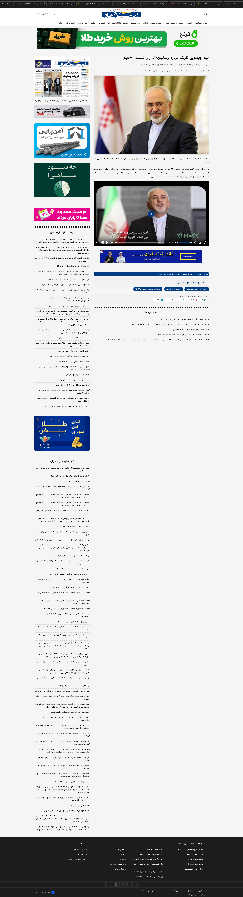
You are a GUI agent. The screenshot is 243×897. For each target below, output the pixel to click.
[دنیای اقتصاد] (121, 14)
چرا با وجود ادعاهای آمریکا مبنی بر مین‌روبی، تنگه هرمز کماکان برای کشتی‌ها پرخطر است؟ (63, 743)
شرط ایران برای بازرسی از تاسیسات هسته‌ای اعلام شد (69, 279)
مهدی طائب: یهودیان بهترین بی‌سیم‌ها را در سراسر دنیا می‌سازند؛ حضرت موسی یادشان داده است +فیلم (64, 273)
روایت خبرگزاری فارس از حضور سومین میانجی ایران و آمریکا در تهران (62, 539)
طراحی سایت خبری (45, 892)
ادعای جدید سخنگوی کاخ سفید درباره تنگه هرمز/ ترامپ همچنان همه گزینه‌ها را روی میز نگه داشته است (62, 469)
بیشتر (60, 23)
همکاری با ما (119, 869)
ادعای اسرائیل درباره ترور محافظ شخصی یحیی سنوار (69, 587)
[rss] (121, 884)
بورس (167, 23)
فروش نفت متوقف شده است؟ (77, 481)
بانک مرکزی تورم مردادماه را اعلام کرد (75, 380)
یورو (170, 4)
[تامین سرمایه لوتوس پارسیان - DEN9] (62, 180)
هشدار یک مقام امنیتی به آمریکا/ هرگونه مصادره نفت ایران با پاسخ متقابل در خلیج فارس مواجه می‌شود (63, 496)
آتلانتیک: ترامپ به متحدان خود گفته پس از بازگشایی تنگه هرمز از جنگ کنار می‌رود (63, 562)
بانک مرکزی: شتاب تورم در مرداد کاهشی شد (72, 781)
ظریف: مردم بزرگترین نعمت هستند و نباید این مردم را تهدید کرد (183, 319)
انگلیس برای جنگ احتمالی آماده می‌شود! (73, 338)
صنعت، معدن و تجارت (151, 23)
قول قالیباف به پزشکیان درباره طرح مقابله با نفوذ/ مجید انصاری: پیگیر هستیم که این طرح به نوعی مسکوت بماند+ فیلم (64, 751)
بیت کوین (113, 4)
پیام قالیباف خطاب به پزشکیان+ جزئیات (74, 685)
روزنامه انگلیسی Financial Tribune (150, 876)
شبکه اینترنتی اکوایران (194, 859)
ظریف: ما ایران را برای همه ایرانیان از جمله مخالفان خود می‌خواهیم (182, 334)
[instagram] (137, 884)
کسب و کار (70, 23)
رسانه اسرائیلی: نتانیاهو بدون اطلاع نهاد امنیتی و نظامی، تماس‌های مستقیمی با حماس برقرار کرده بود (63, 344)
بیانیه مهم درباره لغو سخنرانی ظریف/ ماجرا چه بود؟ (188, 329)
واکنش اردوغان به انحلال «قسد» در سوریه (73, 351)
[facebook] (198, 283)
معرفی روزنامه (79, 849)
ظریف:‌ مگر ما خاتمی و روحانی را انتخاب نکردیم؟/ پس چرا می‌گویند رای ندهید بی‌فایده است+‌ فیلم (169, 324)
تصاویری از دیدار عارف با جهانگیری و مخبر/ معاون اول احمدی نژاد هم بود (63, 767)
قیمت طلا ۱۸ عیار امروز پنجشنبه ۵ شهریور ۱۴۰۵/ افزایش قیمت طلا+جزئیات (65, 615)
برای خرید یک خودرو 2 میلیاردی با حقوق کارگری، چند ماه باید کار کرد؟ (64, 735)
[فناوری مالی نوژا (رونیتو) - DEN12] (62, 433)
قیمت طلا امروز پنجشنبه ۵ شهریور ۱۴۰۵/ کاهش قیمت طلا (66, 608)
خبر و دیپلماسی (201, 23)
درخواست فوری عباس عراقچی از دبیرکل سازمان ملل (69, 356)
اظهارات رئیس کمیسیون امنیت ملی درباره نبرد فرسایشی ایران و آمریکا (62, 691)
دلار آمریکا (49, 4)
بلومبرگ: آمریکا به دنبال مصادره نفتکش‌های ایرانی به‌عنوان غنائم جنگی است (64, 719)
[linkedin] (188, 283)
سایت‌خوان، (197, 274)
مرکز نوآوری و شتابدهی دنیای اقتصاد (149, 859)
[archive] (106, 884)
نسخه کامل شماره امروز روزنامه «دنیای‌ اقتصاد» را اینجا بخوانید (62, 100)
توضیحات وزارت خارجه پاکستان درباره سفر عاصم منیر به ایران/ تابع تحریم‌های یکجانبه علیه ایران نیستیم (63, 331)
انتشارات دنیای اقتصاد (155, 849)
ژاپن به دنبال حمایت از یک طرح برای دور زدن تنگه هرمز (67, 406)
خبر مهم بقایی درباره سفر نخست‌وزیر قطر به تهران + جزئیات (65, 284)
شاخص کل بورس (82, 4)
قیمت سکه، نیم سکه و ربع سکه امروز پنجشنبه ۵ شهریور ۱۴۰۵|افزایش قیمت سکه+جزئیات (65, 602)
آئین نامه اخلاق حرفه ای (75, 859)
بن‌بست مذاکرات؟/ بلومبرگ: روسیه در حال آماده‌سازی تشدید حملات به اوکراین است (63, 400)
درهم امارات (142, 4)
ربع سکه (196, 4)
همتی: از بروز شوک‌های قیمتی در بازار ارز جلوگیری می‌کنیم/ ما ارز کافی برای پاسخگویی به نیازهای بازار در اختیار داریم (64, 671)
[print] (178, 283)
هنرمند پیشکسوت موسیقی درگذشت (75, 374)
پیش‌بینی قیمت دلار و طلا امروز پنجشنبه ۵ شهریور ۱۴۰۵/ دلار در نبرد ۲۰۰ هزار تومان (62, 260)
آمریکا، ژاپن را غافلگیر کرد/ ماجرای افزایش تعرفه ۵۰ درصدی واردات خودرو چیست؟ (64, 636)
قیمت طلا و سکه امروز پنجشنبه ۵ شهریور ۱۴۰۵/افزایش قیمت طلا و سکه (63, 628)
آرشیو (92, 23)
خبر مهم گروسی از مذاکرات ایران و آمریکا (73, 266)
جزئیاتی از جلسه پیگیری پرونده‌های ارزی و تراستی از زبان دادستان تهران (64, 759)
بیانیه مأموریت (79, 854)
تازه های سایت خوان (62, 461)
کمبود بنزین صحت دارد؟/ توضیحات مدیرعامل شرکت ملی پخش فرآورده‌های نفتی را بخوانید (64, 368)
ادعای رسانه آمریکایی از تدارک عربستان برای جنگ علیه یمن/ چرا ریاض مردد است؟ (63, 512)
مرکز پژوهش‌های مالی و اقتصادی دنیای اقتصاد (148, 865)
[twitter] (193, 283)
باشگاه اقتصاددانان (114, 23)
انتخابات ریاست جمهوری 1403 (147, 289)
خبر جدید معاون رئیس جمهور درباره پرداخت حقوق (69, 306)
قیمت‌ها (101, 23)
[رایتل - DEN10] (62, 214)
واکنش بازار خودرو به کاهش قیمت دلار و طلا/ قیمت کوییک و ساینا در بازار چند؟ (63, 663)
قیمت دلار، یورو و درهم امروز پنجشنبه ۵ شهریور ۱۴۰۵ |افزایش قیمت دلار (62, 594)
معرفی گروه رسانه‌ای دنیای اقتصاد (189, 849)
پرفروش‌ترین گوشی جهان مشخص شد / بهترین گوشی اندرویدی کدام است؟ (62, 291)
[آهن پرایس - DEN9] (62, 140)
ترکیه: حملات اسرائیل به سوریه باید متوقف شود (71, 555)
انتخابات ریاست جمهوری (197, 289)
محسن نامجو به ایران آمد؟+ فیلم (76, 526)
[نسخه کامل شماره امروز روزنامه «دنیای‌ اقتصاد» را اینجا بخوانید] (62, 77)
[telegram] (183, 283)
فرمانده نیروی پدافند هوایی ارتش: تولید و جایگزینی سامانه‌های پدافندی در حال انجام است (65, 299)
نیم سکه (225, 4)
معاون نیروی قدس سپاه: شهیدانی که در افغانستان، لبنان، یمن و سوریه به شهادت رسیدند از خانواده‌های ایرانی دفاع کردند (64, 655)
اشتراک (121, 859)
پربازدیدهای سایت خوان (61, 232)
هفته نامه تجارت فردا (194, 864)
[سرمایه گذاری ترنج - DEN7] (121, 38)
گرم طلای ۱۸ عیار (18, 4)
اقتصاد (189, 23)
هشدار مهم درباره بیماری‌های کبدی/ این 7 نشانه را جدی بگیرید (65, 810)
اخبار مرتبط (151, 313)
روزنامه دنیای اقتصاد (195, 854)
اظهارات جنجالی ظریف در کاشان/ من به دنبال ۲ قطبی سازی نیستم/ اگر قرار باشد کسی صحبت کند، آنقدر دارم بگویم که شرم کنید (158, 339)
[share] (116, 884)
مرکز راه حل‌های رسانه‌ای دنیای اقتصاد (149, 871)
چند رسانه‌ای (82, 23)
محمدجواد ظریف (173, 289)
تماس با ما (120, 849)
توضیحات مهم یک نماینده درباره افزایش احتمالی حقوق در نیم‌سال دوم (63, 679)
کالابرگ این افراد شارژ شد (80, 805)
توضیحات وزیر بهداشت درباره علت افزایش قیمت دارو (68, 712)
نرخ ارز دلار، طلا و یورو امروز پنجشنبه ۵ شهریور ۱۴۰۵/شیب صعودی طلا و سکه (62, 581)
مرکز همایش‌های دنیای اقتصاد (152, 854)
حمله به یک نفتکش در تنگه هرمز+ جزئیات (73, 361)
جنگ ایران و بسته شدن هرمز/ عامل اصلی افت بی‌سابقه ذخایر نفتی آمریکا (63, 488)
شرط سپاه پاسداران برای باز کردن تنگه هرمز (73, 385)
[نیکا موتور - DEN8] (62, 111)
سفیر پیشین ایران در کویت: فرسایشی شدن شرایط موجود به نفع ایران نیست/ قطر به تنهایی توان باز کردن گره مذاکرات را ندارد (62, 312)
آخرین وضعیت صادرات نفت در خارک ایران (73, 569)
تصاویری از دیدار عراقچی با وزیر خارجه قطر (73, 621)
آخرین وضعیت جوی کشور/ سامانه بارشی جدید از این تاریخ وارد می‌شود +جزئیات (64, 392)
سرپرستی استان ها (117, 864)
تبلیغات (121, 854)
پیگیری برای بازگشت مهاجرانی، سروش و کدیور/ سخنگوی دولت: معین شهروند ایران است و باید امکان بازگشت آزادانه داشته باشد (64, 241)
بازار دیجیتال (135, 23)
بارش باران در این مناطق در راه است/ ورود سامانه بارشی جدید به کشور (64, 533)
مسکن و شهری (177, 23)
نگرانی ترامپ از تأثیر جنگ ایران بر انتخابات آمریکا (70, 476)
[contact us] (111, 884)
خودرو (125, 23)
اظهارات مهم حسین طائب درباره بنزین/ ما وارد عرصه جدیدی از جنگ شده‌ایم (63, 697)
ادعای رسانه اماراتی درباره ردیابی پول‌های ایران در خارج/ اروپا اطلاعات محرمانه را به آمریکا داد (62, 799)
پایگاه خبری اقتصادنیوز (194, 869)
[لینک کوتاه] (203, 283)
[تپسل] (101, 251)
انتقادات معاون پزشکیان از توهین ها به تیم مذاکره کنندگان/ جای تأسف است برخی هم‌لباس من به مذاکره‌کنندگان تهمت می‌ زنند (64, 520)
